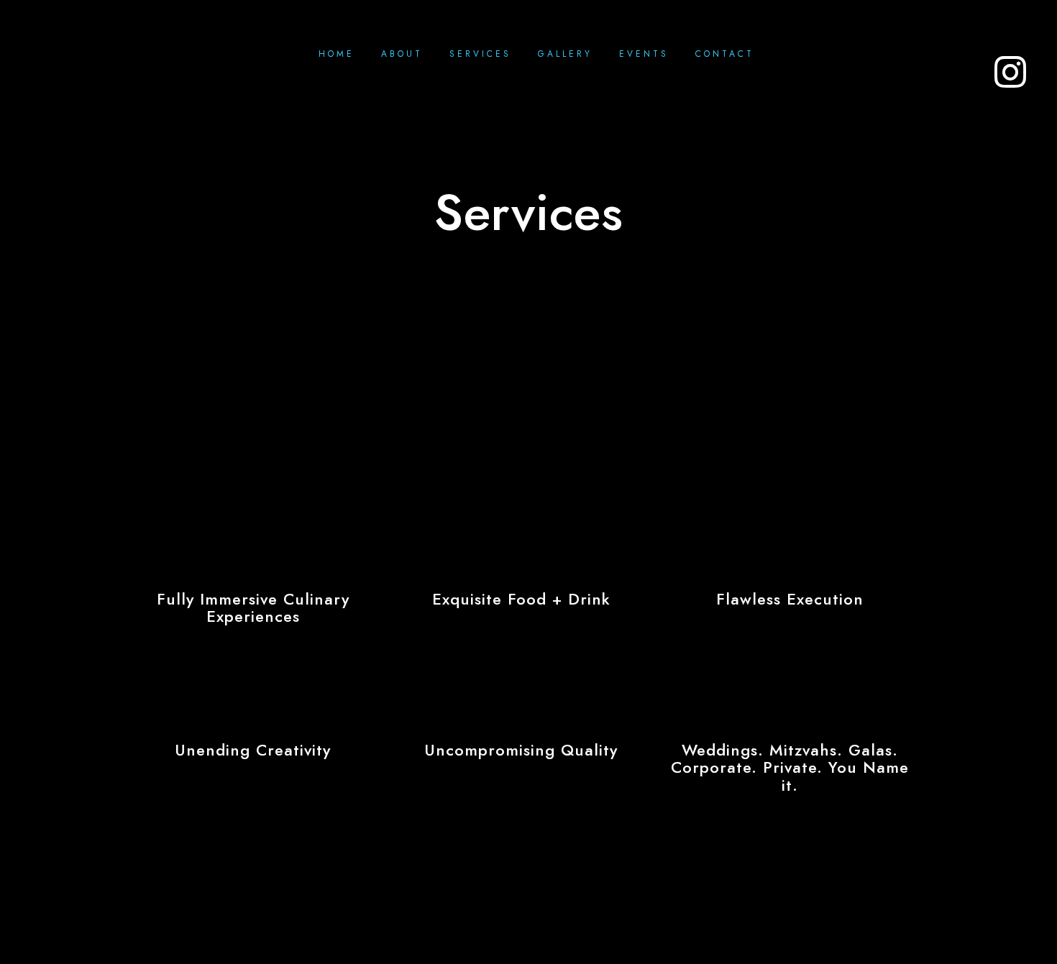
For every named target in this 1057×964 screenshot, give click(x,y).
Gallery (565, 54)
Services (480, 54)
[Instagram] (1001, 61)
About (402, 54)
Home (336, 54)
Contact (724, 54)
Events (644, 54)
